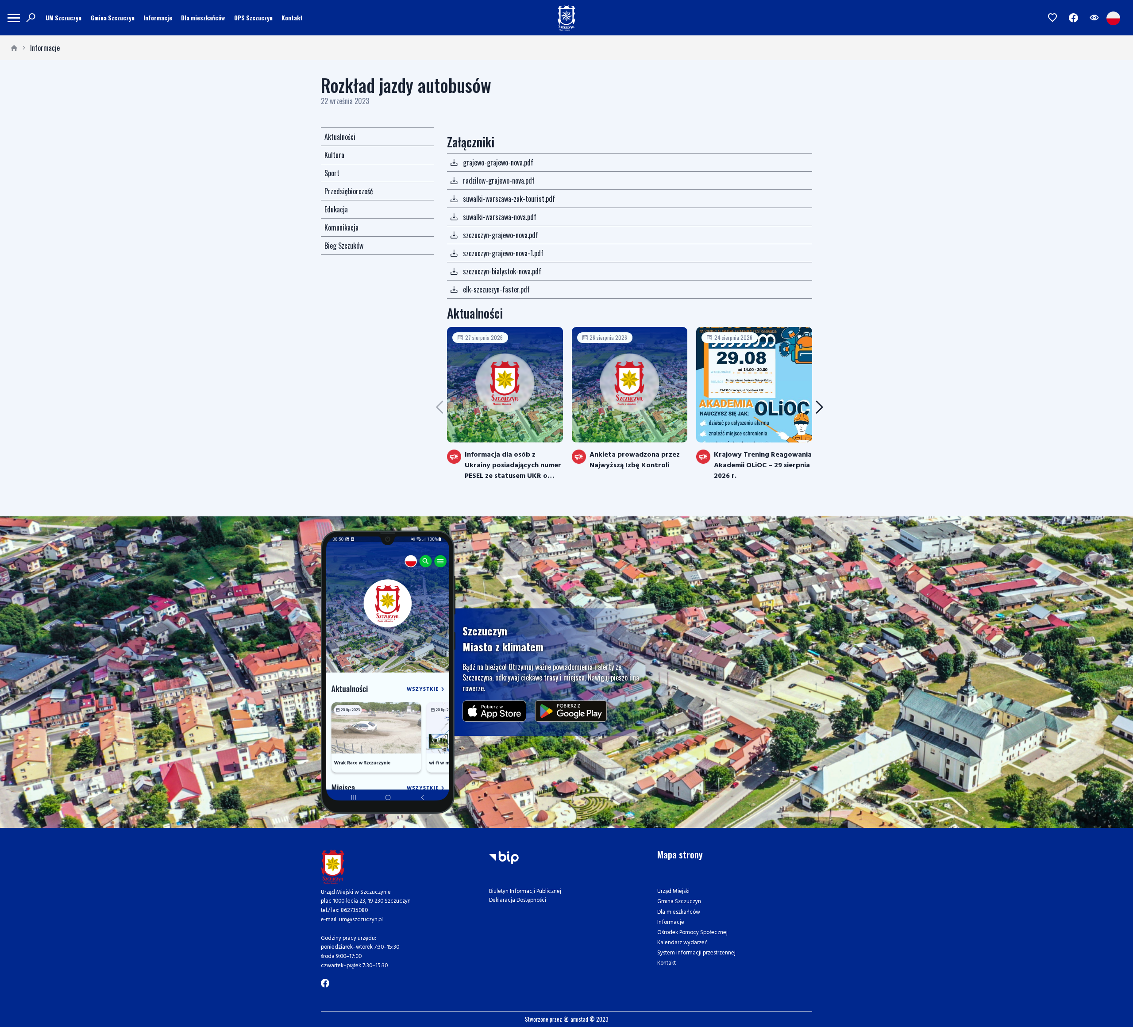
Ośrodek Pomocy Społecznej (692, 932)
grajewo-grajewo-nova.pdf (498, 162)
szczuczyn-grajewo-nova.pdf (500, 235)
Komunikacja (341, 227)
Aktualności (339, 136)
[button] (820, 407)
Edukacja (336, 209)
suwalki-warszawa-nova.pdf (499, 217)
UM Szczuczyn (63, 17)
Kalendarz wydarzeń (682, 942)
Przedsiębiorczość (348, 191)
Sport (331, 173)
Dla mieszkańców (203, 17)
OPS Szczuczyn (253, 17)
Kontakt (292, 17)
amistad (578, 1019)
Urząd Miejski (673, 891)
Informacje (157, 17)
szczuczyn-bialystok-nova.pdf (502, 271)
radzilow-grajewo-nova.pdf (499, 180)
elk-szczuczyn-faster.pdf (496, 289)
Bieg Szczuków (343, 245)
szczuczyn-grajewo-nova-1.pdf (503, 253)
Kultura (334, 155)
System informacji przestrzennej (696, 953)
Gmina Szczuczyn (113, 17)
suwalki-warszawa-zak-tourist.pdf (509, 198)
